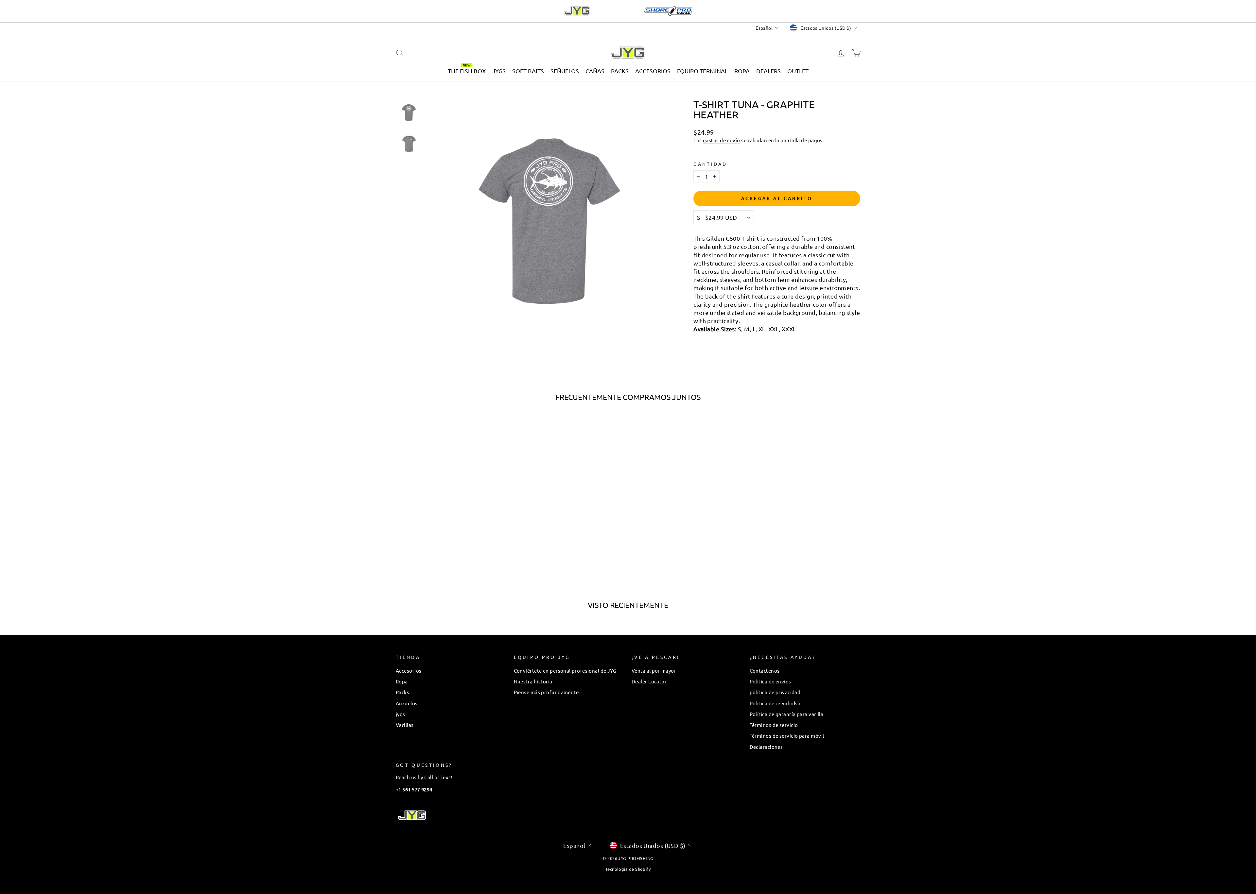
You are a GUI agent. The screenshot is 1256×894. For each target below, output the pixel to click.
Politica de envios (770, 681)
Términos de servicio (774, 725)
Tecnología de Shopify (628, 869)
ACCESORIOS (653, 70)
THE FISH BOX (467, 70)
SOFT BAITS (528, 70)
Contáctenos (765, 670)
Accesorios (409, 670)
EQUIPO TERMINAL (702, 70)
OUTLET (798, 70)
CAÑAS (594, 70)
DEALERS (768, 70)
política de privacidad (775, 692)
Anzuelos (407, 703)
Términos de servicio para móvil (787, 735)
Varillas (405, 725)
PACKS (620, 70)
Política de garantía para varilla (787, 714)
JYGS (499, 70)
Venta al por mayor (654, 670)
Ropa (402, 681)
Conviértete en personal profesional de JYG (565, 670)
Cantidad (710, 164)
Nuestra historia (533, 681)
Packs (402, 692)
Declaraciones (766, 747)
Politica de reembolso (775, 703)
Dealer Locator (649, 681)
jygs (400, 714)
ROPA (742, 70)
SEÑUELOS (564, 70)
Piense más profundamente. (547, 692)
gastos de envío (721, 140)
